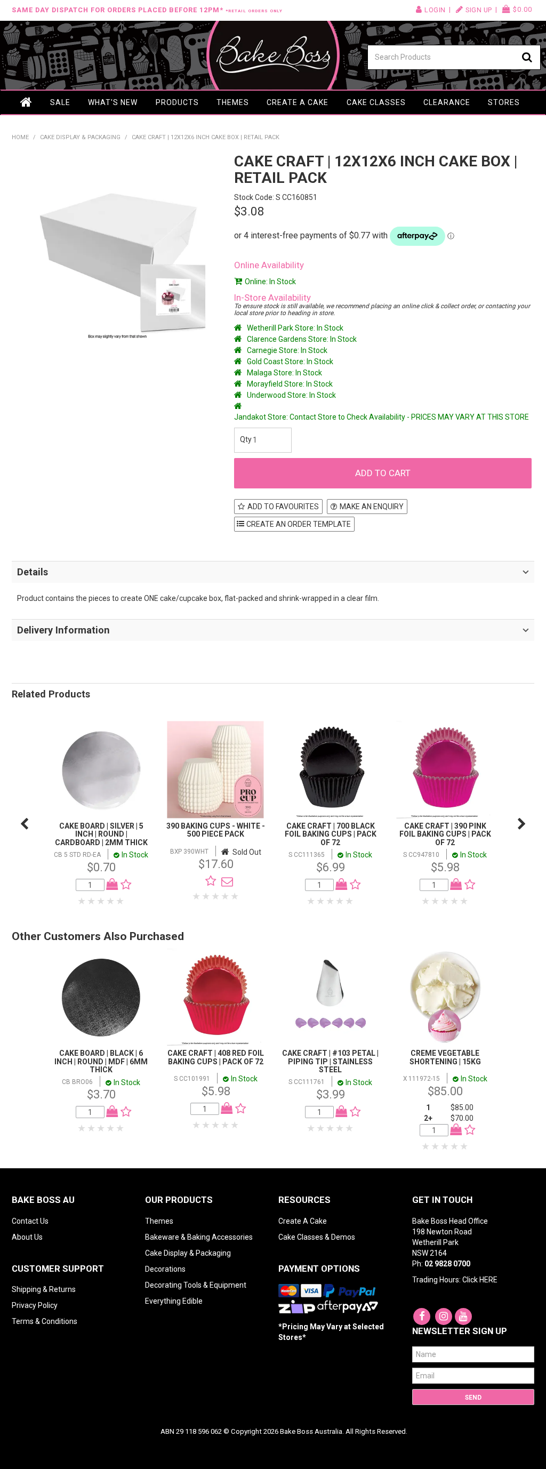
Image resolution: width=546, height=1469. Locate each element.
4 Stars (111, 901)
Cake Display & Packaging (80, 137)
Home (26, 102)
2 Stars (92, 901)
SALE (60, 102)
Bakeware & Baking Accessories (199, 1237)
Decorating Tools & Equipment (195, 1285)
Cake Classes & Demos (316, 1237)
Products (177, 102)
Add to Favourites (283, 506)
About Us (27, 1237)
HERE (488, 1279)
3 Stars (101, 901)
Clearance (446, 102)
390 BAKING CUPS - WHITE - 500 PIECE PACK (215, 830)
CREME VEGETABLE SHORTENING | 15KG (445, 1057)
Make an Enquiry (372, 506)
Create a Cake (297, 102)
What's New (113, 102)
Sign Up (478, 10)
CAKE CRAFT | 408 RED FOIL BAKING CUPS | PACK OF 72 (215, 1057)
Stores (504, 102)
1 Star (82, 901)
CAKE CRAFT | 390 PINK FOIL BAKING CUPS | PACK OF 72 (445, 834)
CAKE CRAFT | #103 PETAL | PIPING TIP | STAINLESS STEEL (330, 1061)
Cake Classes (376, 102)
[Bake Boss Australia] (273, 55)
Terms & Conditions (44, 1321)
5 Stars (120, 901)
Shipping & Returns (44, 1289)
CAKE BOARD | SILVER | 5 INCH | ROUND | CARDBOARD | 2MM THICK (101, 834)
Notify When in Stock (224, 881)
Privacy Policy (35, 1305)
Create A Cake (302, 1221)
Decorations (165, 1269)
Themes (232, 102)
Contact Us (30, 1221)
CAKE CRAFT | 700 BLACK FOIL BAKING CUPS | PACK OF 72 (330, 834)
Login (435, 10)
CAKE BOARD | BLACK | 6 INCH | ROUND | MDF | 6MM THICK (101, 1061)
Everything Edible (174, 1301)
